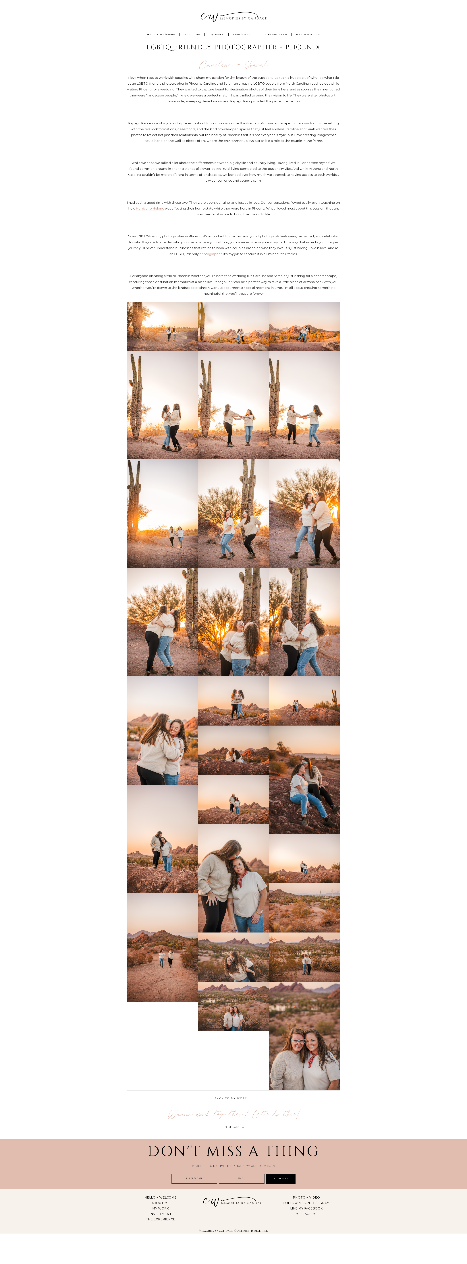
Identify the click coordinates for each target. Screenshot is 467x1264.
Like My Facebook (306, 1208)
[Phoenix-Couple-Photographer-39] (233, 701)
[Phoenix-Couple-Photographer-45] (162, 839)
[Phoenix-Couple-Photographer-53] (304, 957)
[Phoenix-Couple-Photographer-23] (304, 326)
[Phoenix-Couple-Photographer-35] (304, 622)
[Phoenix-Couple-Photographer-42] (233, 750)
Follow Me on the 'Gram (306, 1203)
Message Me (307, 1214)
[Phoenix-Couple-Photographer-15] (162, 326)
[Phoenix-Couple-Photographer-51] (233, 957)
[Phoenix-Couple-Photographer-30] (162, 513)
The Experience (274, 34)
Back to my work (231, 1098)
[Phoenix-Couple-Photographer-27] (233, 405)
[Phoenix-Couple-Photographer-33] (162, 622)
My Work (216, 34)
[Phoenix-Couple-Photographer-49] (162, 947)
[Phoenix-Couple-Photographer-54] (233, 1006)
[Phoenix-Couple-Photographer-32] (304, 513)
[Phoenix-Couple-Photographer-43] (304, 780)
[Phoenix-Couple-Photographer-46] (233, 878)
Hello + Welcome (161, 34)
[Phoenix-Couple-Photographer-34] (233, 622)
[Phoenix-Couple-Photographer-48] (304, 908)
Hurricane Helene (150, 208)
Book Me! (231, 1127)
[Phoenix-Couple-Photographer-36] (162, 730)
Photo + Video (308, 34)
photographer (210, 254)
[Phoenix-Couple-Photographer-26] (162, 405)
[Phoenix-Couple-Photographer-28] (304, 405)
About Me (192, 34)
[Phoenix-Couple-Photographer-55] (304, 1036)
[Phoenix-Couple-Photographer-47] (304, 858)
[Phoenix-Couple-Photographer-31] (233, 513)
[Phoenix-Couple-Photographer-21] (233, 326)
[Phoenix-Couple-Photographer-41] (304, 701)
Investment (242, 34)
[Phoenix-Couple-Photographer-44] (233, 799)
